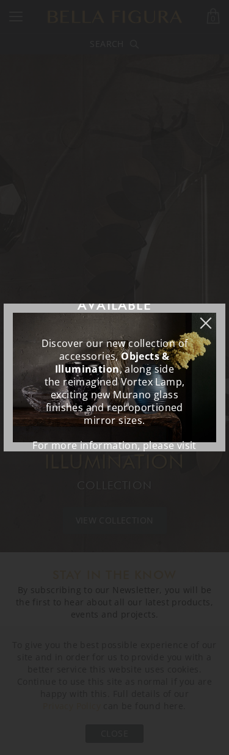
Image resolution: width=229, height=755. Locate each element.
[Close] (211, 317)
